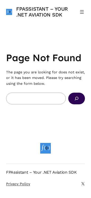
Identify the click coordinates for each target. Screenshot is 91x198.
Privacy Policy (18, 184)
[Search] (76, 99)
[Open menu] (82, 12)
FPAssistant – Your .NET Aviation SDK (42, 12)
